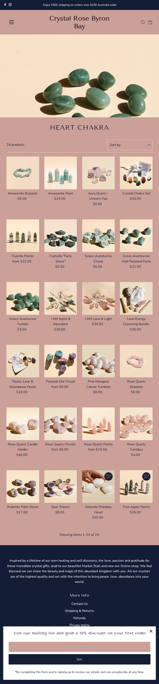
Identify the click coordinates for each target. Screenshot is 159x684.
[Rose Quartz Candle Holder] (22, 423)
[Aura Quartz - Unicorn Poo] (98, 173)
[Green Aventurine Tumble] (22, 298)
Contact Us (79, 603)
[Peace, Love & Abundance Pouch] (22, 361)
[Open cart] (150, 22)
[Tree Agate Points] (136, 486)
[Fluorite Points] (22, 235)
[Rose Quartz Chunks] (60, 423)
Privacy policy (80, 625)
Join (79, 659)
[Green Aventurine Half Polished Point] (136, 235)
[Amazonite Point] (60, 173)
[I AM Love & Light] (98, 298)
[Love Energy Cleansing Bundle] (136, 298)
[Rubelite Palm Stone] (22, 486)
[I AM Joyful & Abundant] (60, 298)
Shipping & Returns (79, 611)
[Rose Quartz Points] (98, 423)
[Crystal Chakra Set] (136, 173)
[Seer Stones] (60, 486)
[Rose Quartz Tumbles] (136, 423)
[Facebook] (5, 5)
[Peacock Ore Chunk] (60, 361)
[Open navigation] (23, 22)
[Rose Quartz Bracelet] (136, 361)
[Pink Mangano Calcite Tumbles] (98, 361)
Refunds (79, 618)
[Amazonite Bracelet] (22, 173)
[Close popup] (151, 631)
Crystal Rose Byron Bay (79, 22)
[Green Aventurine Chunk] (98, 235)
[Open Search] (143, 22)
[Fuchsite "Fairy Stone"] (60, 235)
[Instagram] (10, 5)
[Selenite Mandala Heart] (98, 486)
